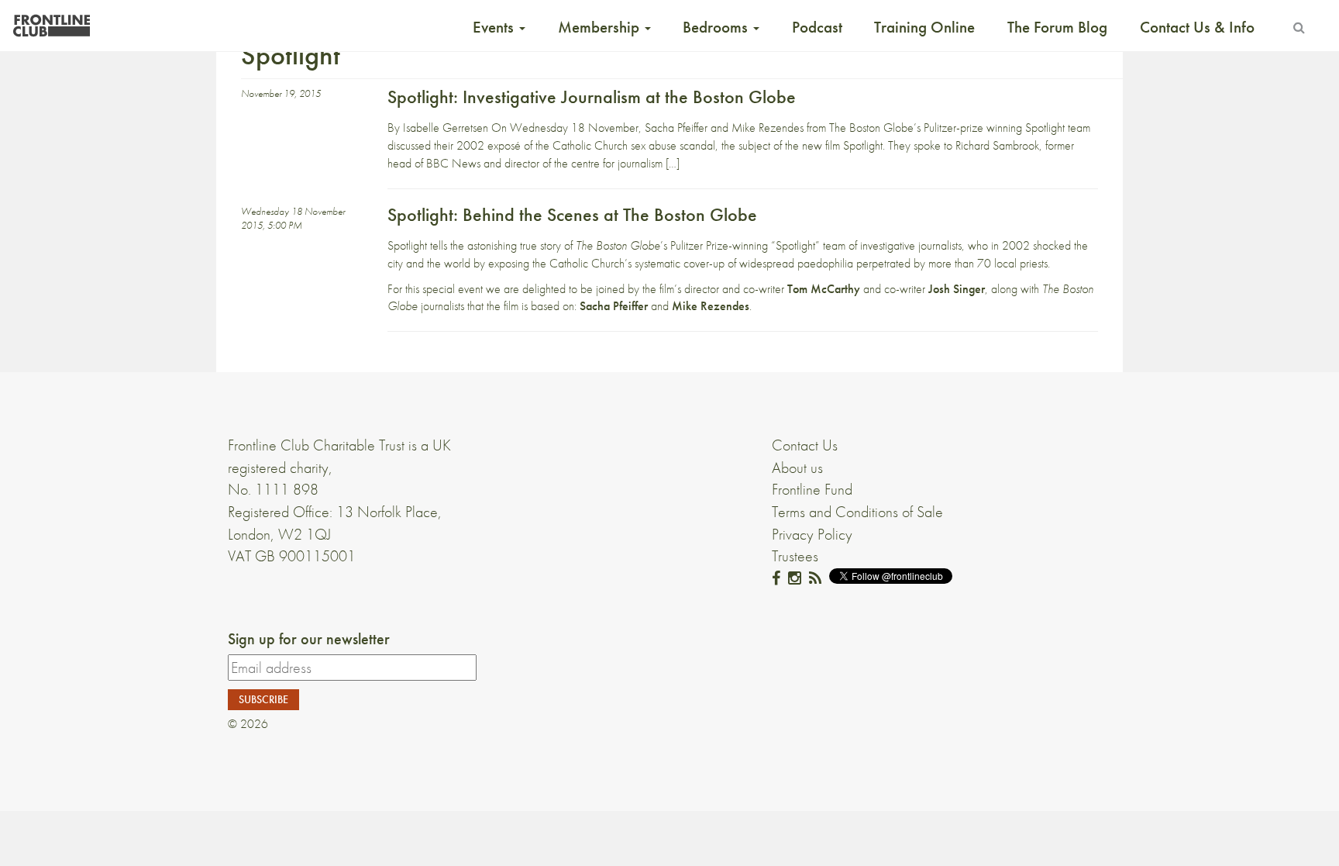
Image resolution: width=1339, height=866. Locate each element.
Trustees (795, 556)
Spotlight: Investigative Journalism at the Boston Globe (591, 97)
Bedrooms (717, 27)
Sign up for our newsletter (309, 639)
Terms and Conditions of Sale (857, 512)
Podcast (817, 27)
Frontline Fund (812, 489)
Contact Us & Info (1197, 27)
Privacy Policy (812, 534)
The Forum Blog (1057, 27)
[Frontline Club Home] (51, 21)
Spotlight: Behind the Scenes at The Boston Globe (572, 214)
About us (797, 467)
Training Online (924, 27)
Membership (600, 27)
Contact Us (805, 445)
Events (495, 27)
